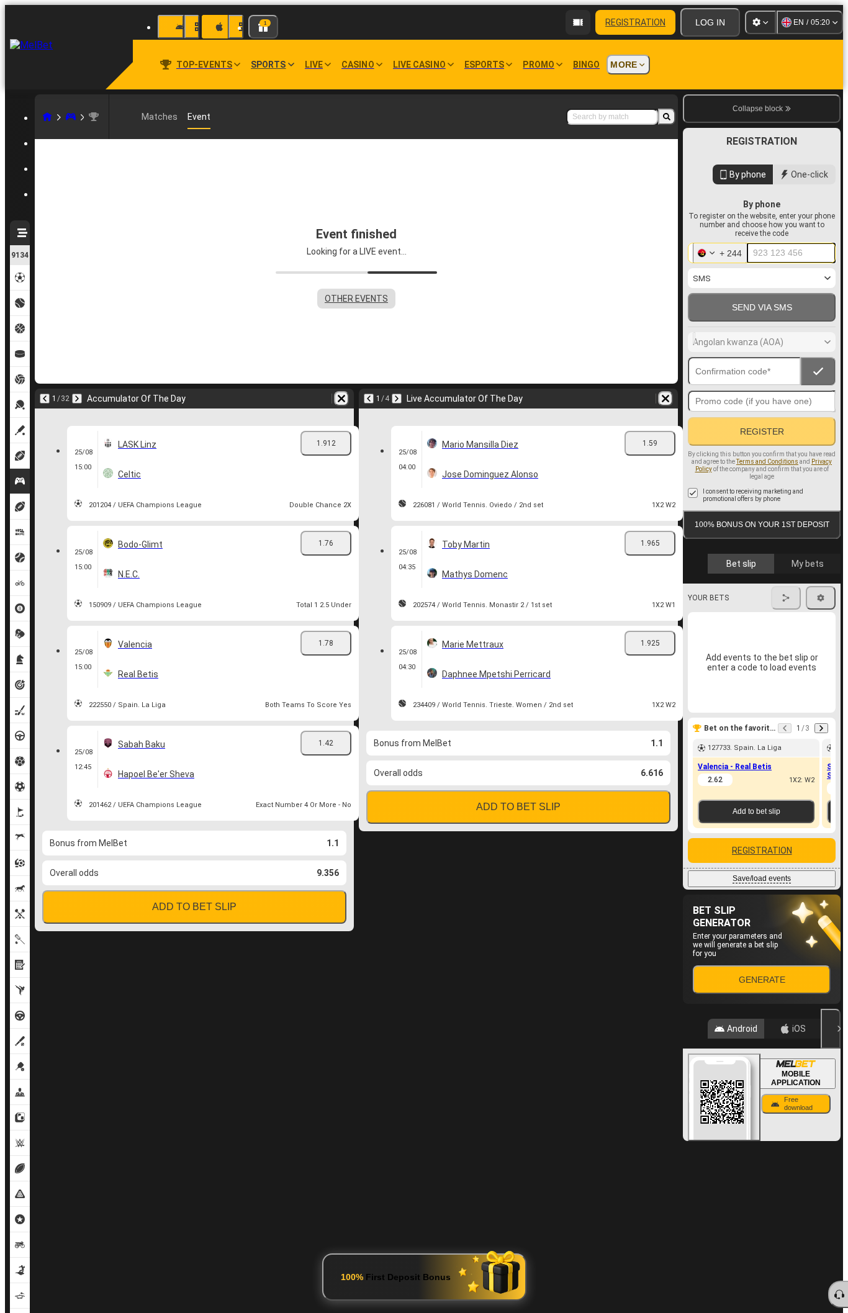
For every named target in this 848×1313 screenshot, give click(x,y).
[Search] (666, 117)
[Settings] (760, 22)
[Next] (77, 399)
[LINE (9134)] (47, 116)
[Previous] (45, 399)
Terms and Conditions (767, 461)
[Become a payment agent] (578, 22)
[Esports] (70, 116)
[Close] (831, 1029)
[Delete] (341, 398)
